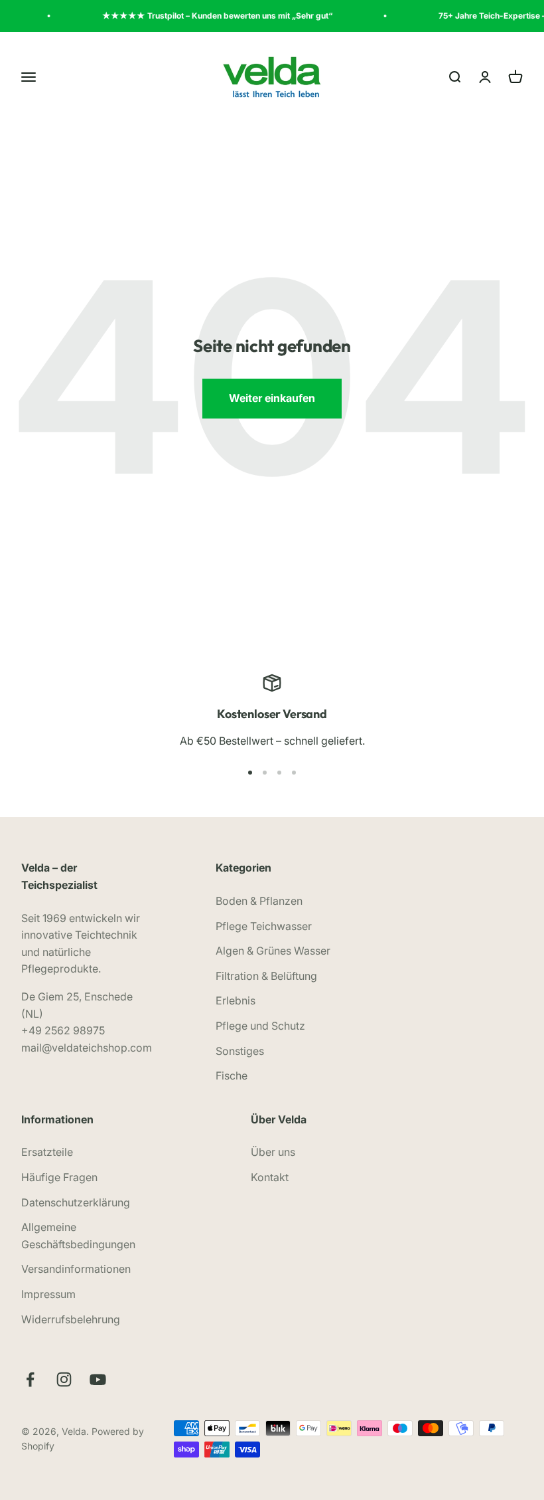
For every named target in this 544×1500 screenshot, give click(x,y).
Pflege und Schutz (260, 1025)
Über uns (273, 1152)
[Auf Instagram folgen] (64, 1379)
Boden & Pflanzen (259, 900)
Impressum (48, 1294)
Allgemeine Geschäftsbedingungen (78, 1235)
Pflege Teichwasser (264, 926)
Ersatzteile (47, 1152)
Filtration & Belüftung (266, 976)
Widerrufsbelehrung (70, 1319)
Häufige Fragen (59, 1177)
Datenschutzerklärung (75, 1202)
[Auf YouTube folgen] (98, 1379)
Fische (231, 1075)
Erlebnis (235, 1000)
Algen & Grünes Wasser (273, 950)
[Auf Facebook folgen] (30, 1379)
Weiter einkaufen (272, 398)
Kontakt (270, 1177)
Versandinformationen (76, 1268)
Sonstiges (240, 1051)
